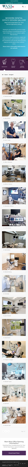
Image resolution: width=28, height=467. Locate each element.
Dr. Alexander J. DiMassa (8, 206)
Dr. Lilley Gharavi (6, 118)
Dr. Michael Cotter (7, 425)
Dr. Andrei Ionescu (7, 228)
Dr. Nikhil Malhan (6, 250)
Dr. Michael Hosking (7, 272)
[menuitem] (22, 7)
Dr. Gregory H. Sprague (8, 359)
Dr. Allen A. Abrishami (7, 162)
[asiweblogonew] (11, 7)
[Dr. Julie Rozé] (14, 393)
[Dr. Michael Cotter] (14, 415)
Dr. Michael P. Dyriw (7, 381)
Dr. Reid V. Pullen (6, 140)
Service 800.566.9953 (18, 3)
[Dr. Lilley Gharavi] (14, 107)
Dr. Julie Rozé (6, 403)
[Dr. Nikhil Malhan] (14, 239)
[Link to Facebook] (21, 464)
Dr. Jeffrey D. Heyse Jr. (7, 184)
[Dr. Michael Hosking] (14, 261)
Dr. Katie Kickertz (6, 337)
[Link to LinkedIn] (23, 464)
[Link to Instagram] (19, 464)
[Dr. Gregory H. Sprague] (14, 349)
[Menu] (25, 6)
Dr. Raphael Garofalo (7, 96)
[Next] (27, 59)
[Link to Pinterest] (25, 464)
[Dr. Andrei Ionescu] (14, 217)
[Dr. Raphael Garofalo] (14, 86)
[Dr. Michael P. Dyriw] (14, 371)
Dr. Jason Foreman (7, 315)
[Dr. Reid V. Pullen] (14, 129)
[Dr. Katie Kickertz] (14, 327)
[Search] (22, 7)
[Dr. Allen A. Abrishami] (14, 151)
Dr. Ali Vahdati (6, 293)
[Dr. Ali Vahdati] (14, 283)
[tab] (4, 64)
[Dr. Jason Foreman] (14, 305)
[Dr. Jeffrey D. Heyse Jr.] (14, 173)
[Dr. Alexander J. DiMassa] (14, 195)
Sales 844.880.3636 (9, 3)
